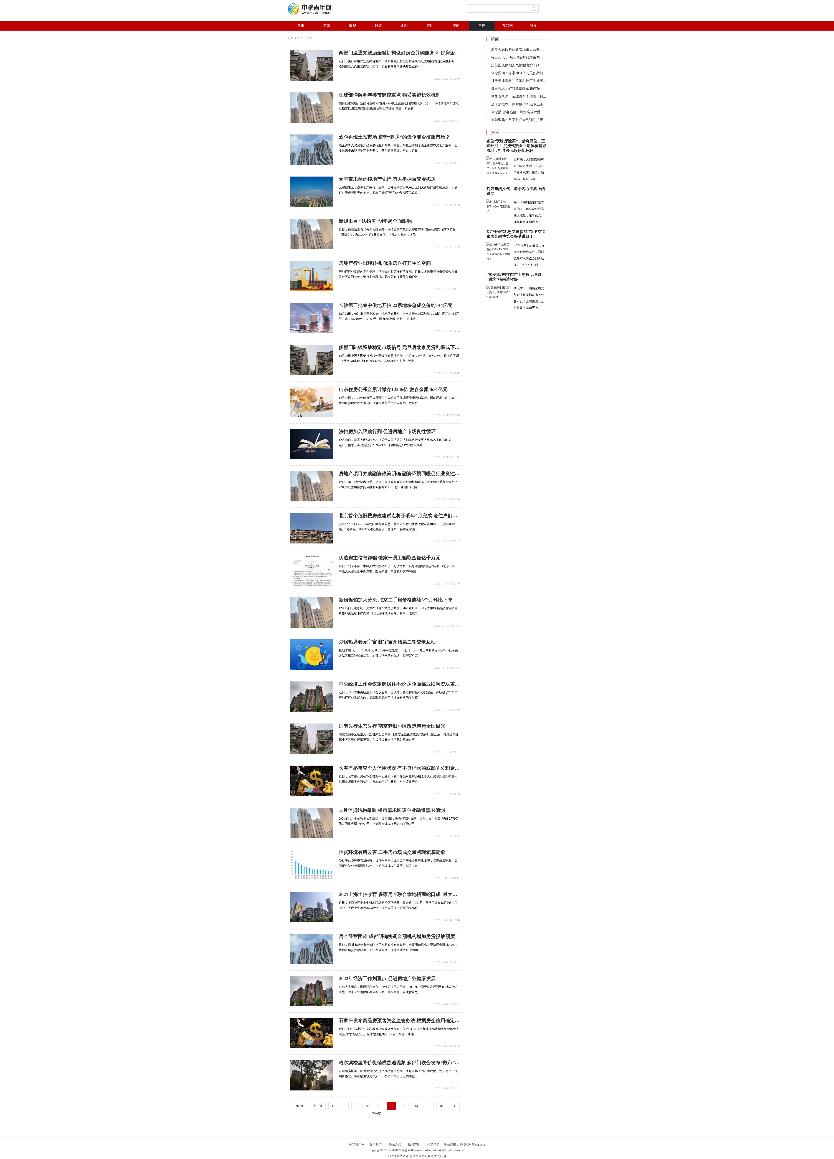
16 (441, 1106)
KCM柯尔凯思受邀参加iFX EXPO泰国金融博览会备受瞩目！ (516, 234)
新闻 (326, 26)
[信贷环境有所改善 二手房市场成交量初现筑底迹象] (311, 865)
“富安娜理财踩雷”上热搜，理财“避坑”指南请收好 (513, 277)
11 (379, 1106)
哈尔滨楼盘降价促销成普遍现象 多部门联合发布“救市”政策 (399, 1062)
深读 (455, 26)
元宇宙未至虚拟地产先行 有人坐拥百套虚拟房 (387, 179)
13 (403, 1106)
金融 (404, 26)
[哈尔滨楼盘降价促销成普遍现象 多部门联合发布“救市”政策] (311, 1075)
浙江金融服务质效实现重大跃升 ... (517, 49)
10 (367, 1106)
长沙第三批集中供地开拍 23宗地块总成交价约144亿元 (395, 305)
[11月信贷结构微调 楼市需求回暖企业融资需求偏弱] (311, 823)
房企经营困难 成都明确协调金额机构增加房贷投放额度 (397, 936)
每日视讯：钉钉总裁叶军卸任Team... (518, 88)
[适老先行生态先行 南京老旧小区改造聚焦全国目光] (311, 739)
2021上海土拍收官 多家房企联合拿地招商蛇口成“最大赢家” (399, 894)
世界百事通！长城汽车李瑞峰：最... (518, 96)
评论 (430, 26)
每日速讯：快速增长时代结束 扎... (517, 57)
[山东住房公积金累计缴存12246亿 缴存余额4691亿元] (311, 402)
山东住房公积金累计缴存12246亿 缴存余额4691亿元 (393, 389)
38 (454, 1106)
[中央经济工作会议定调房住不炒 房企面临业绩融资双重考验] (311, 696)
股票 (378, 26)
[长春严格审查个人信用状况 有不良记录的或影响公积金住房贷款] (311, 781)
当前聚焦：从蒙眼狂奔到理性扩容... (518, 120)
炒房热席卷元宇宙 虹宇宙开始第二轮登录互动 (387, 642)
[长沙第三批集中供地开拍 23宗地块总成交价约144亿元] (311, 318)
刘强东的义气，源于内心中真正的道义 (515, 191)
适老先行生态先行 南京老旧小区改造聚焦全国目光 (392, 726)
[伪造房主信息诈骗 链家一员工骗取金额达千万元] (311, 570)
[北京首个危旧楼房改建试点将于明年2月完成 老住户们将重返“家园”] (311, 528)
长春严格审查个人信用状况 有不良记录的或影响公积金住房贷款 (399, 768)
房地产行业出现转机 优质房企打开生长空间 (385, 263)
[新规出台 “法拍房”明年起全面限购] (311, 234)
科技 (533, 26)
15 (428, 1106)
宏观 (352, 26)
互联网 (507, 26)
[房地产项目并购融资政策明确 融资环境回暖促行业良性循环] (311, 486)
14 (416, 1106)
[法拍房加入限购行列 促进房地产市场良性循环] (311, 444)
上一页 (317, 1106)
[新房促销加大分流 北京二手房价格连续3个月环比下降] (311, 612)
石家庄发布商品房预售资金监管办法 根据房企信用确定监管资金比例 (399, 1020)
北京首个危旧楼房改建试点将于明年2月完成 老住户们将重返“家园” (399, 515)
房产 (481, 26)
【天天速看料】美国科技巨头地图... (518, 81)
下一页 (376, 1113)
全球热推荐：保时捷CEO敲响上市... (518, 104)
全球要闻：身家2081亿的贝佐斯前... (518, 73)
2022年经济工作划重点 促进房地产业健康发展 (387, 978)
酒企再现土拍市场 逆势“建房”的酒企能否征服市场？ (394, 137)
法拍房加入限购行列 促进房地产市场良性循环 (387, 431)
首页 (300, 26)
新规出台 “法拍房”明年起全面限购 (375, 221)
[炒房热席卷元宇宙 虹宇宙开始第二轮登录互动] (311, 654)
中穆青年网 (406, 1150)
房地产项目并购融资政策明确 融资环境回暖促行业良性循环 (399, 473)
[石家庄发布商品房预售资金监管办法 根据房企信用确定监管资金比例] (311, 1033)
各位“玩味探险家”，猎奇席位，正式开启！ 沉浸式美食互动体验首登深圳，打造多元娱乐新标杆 (516, 146)
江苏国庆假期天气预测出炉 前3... (516, 65)
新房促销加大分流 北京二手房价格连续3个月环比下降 (395, 599)
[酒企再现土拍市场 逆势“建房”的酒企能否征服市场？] (311, 149)
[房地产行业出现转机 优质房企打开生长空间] (311, 276)
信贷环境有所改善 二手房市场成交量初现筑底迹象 (392, 852)
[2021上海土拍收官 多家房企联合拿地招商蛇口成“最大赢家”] (311, 907)
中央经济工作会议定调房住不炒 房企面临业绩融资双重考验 (399, 684)
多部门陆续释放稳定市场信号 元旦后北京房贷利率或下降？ (399, 347)
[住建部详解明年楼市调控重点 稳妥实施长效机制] (311, 107)
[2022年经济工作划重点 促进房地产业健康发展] (311, 991)
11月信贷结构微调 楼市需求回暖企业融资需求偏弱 (392, 810)
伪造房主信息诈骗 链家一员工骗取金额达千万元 (389, 557)
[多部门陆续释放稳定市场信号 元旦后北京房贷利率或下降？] (311, 360)
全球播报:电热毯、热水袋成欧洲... (517, 112)
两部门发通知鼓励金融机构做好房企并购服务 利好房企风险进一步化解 (399, 53)
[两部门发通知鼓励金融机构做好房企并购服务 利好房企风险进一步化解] (311, 65)
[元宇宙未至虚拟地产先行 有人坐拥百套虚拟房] (311, 192)
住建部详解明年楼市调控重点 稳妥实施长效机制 (389, 95)
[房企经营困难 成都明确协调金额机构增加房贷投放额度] (311, 949)
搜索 (534, 8)
